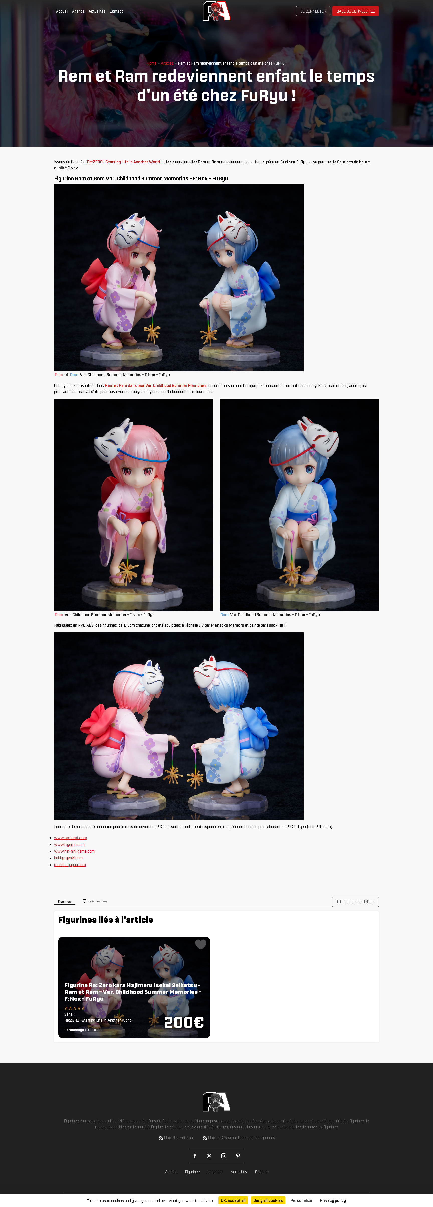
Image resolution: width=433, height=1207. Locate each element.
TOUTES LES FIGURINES (355, 901)
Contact (116, 11)
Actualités (97, 11)
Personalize (301, 1200)
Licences (215, 1171)
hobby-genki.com (68, 857)
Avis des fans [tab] (98, 901)
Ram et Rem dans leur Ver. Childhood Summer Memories (156, 385)
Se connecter (313, 11)
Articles (167, 63)
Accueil (62, 11)
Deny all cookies (268, 1200)
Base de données (352, 11)
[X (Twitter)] (209, 1156)
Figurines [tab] (64, 901)
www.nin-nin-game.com (74, 851)
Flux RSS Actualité (179, 1137)
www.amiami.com (70, 837)
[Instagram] (224, 1156)
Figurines (192, 1171)
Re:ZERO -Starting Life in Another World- (124, 161)
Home (152, 63)
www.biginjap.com (69, 844)
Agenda (78, 11)
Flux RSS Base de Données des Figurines (241, 1137)
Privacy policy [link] (333, 1200)
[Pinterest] (238, 1156)
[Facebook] (195, 1156)
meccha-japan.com (70, 864)
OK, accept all (233, 1200)
